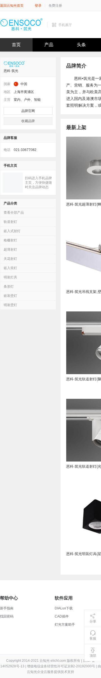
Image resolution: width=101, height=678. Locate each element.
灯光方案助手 (65, 624)
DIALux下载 (64, 608)
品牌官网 (28, 111)
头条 (81, 44)
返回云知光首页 (12, 6)
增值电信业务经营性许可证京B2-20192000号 (61, 666)
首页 (16, 44)
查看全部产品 (14, 213)
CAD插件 (62, 616)
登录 (38, 6)
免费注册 (55, 6)
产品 (48, 44)
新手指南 (6, 608)
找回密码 (6, 616)
